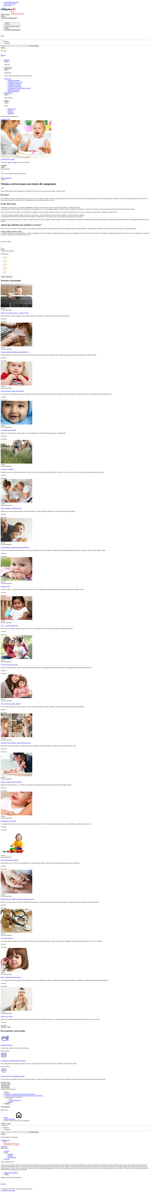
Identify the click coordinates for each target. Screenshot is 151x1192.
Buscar (3, 46)
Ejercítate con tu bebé (7, 1016)
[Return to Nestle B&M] (8, 10)
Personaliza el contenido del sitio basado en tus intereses (19, 1094)
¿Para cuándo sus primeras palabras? (11, 703)
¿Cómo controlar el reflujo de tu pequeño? (12, 391)
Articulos (6, 1151)
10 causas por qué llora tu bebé (9, 664)
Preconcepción (12, 1157)
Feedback (7, 1103)
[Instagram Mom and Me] (6, 1187)
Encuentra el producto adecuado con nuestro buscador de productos (24, 1095)
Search (2, 1132)
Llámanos (10, 1102)
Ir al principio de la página (11, 2)
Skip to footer (8, 5)
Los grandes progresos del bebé (9, 860)
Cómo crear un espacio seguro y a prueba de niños (14, 313)
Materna (6, 41)
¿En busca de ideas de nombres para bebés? (13, 1076)
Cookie (6, 1092)
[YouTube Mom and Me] (9, 1187)
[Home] (17, 14)
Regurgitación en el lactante (8, 821)
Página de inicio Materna (11, 1172)
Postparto (10, 1156)
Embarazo (10, 1154)
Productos (7, 1159)
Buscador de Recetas (6, 1045)
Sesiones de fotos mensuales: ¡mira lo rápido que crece (16, 743)
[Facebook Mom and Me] (2, 1187)
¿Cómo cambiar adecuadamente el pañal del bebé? (14, 352)
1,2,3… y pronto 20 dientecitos (9, 625)
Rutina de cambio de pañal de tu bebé (11, 782)
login (9, 162)
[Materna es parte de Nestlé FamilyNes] (11, 1182)
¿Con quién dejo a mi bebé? (8, 430)
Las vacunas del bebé (6, 938)
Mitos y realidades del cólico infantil (11, 977)
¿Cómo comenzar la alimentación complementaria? (15, 547)
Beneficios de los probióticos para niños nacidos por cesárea (17, 899)
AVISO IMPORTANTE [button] (7, 1162)
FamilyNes (7, 43)
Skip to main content (10, 3)
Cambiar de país (5, 119)
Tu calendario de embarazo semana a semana (13, 1060)
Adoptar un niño (5, 586)
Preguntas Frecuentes (15, 1100)
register (14, 162)
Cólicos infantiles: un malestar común (11, 508)
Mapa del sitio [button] (4, 1148)
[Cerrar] (1, 39)
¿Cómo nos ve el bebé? (7, 469)
